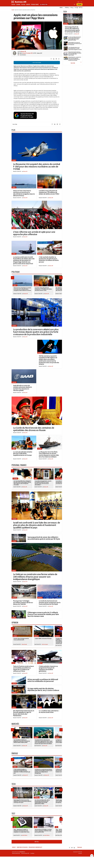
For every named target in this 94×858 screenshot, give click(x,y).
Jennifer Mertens (24, 835)
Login (78, 1)
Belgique (13, 4)
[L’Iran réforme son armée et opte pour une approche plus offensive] (37, 201)
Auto (13, 663)
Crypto (80, 7)
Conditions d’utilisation (22, 847)
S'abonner (79, 4)
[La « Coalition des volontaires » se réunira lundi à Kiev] (49, 695)
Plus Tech (76, 62)
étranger (40, 187)
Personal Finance (35, 4)
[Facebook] (69, 847)
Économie (18, 4)
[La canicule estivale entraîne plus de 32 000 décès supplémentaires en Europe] (24, 436)
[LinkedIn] (74, 847)
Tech (71, 7)
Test (76, 7)
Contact (14, 847)
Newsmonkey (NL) (16, 853)
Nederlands (79, 847)
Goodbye (32, 853)
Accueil (13, 9)
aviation (14, 382)
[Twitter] (72, 847)
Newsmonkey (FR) (25, 853)
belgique (36, 636)
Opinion (67, 7)
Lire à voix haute (37, 62)
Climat (13, 448)
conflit (14, 187)
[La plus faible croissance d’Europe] (44, 626)
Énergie (62, 7)
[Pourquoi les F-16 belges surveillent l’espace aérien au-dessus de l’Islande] (24, 585)
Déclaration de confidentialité (35, 847)
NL (81, 1)
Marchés (28, 4)
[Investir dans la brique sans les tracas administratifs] (22, 626)
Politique (23, 4)
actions (14, 541)
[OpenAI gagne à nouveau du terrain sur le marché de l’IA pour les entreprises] (66, 42)
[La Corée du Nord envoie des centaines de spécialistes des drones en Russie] (37, 397)
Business (14, 325)
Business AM (23, 51)
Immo (36, 478)
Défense (14, 160)
